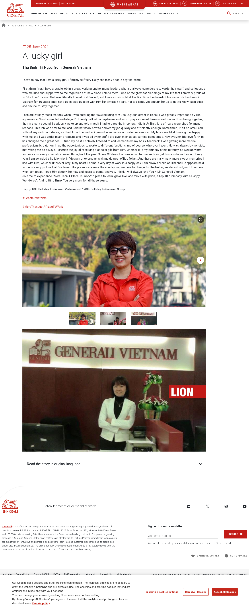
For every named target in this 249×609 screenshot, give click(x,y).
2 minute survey (208, 556)
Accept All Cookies (225, 591)
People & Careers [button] (111, 13)
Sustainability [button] (83, 13)
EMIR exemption (72, 574)
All (31, 25)
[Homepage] (3, 25)
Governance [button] (168, 13)
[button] (235, 13)
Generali (7, 526)
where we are (128, 4)
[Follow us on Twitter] (207, 506)
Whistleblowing (124, 574)
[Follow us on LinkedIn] (188, 506)
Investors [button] (135, 13)
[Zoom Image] (201, 219)
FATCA (56, 574)
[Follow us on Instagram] (226, 506)
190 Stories (17, 25)
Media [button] (151, 13)
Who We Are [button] (39, 13)
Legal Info (6, 574)
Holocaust (90, 574)
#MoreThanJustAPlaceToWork (42, 206)
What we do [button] (59, 13)
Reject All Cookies (195, 591)
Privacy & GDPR (41, 574)
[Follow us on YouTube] (244, 506)
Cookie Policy (22, 574)
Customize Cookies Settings (161, 591)
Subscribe (235, 534)
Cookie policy (41, 603)
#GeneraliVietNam (34, 198)
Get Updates (238, 556)
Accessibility (106, 574)
